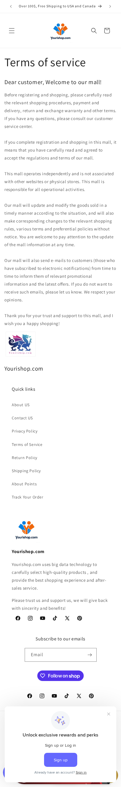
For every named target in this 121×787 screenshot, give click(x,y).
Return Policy (24, 457)
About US (21, 404)
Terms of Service (27, 444)
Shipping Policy (26, 470)
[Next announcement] (110, 6)
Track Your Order (27, 497)
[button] (11, 30)
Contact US (22, 418)
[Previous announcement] (10, 6)
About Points (24, 484)
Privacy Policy (24, 431)
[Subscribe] (89, 655)
